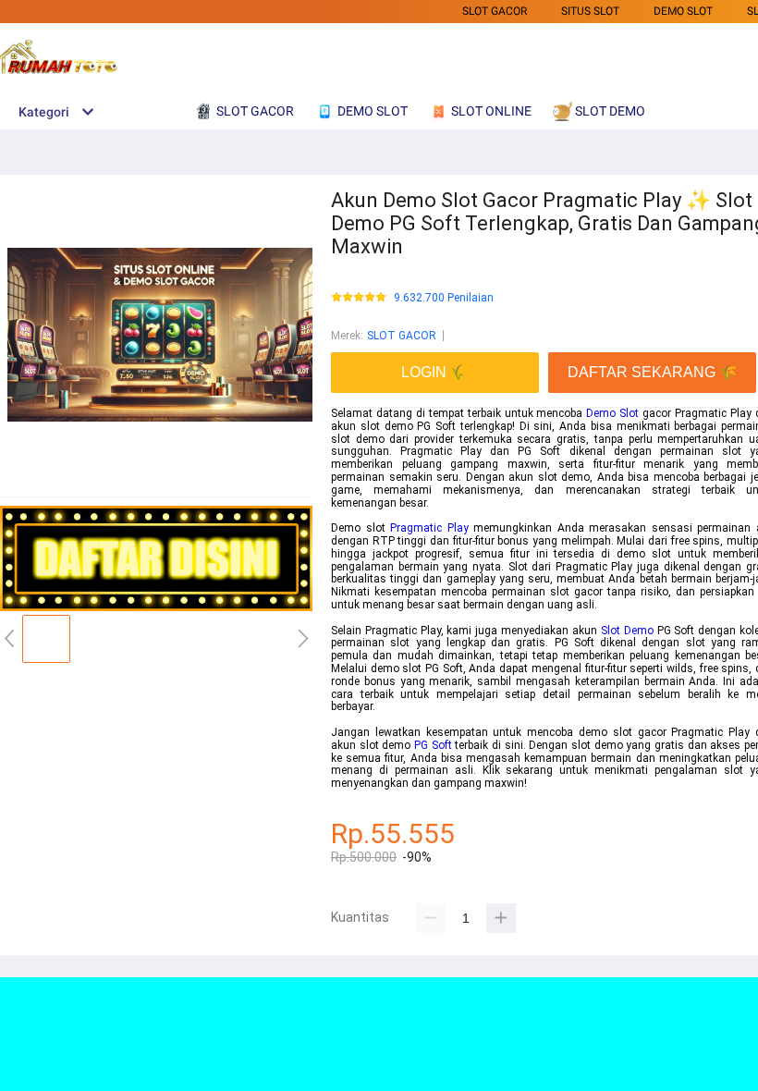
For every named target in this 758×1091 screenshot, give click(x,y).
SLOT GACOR (494, 11)
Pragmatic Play (429, 527)
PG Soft (433, 745)
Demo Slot (612, 413)
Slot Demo (627, 630)
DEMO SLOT (683, 11)
